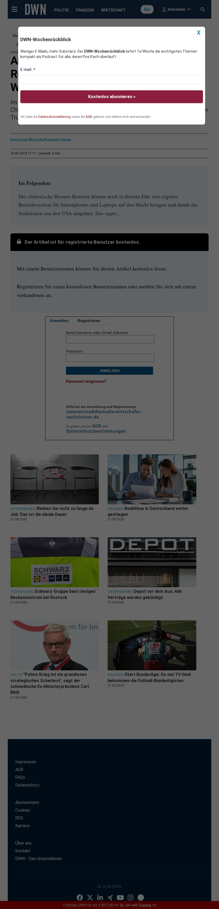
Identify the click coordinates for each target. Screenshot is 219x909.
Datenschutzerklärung (54, 117)
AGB (89, 117)
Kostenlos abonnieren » (111, 96)
